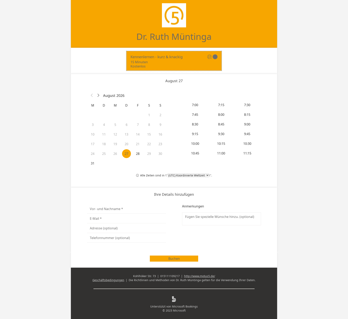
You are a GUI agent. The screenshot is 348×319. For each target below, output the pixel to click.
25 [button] (104, 153)
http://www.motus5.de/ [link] (199, 276)
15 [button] (149, 134)
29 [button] (149, 153)
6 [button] (126, 124)
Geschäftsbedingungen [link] (108, 280)
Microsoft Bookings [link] (185, 306)
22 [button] (149, 144)
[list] (174, 60)
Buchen (174, 258)
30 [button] (160, 153)
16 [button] (160, 134)
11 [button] (104, 134)
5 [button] (115, 124)
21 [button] (138, 144)
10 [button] (92, 134)
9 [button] (160, 124)
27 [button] (126, 153)
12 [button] (115, 134)
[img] (210, 57)
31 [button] (92, 163)
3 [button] (93, 124)
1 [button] (149, 115)
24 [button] (92, 153)
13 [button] (126, 134)
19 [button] (115, 144)
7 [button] (138, 124)
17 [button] (92, 144)
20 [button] (126, 144)
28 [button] (138, 153)
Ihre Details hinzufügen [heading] (174, 194)
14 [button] (138, 134)
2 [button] (160, 115)
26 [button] (115, 153)
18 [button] (104, 144)
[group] (221, 129)
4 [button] (104, 124)
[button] (92, 95)
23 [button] (160, 144)
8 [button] (149, 124)
